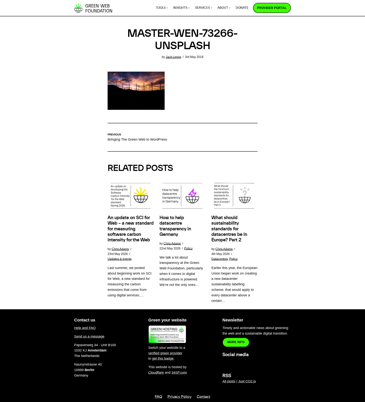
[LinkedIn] (224, 363)
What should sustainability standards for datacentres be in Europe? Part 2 (229, 229)
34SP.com (179, 372)
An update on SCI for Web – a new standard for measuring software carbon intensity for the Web (131, 229)
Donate (242, 7)
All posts (228, 381)
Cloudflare (156, 372)
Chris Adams (120, 249)
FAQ (158, 397)
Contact (203, 397)
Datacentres (219, 258)
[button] (167, 8)
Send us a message (89, 336)
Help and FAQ (85, 328)
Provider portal (272, 7)
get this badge (163, 358)
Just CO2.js (247, 381)
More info (235, 342)
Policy (188, 248)
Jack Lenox (173, 57)
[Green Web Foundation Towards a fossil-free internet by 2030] (93, 8)
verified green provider (165, 353)
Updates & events (120, 258)
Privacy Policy (179, 397)
